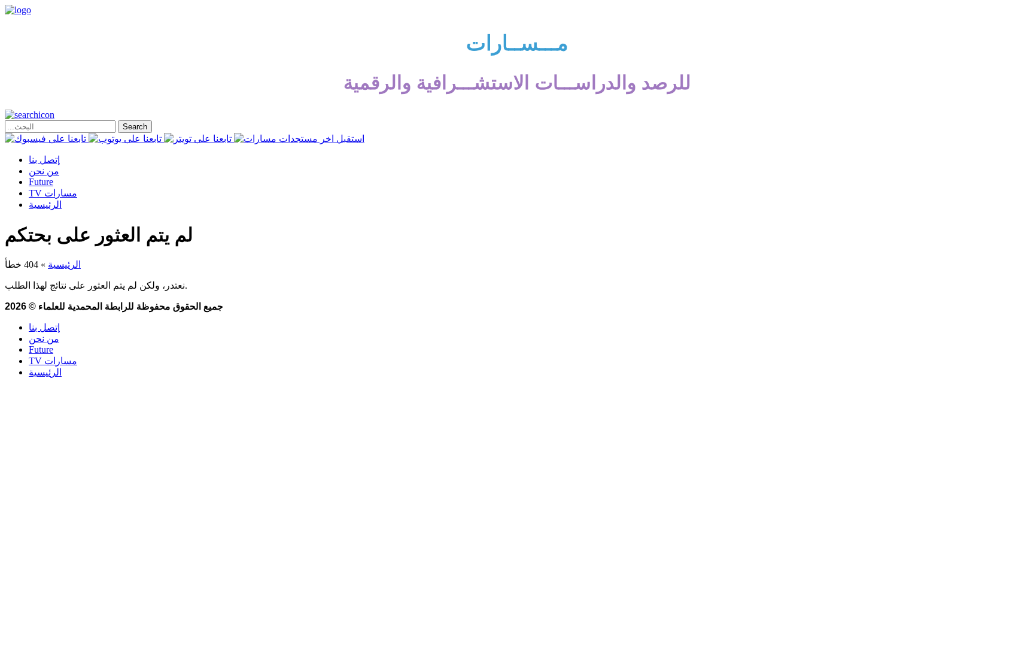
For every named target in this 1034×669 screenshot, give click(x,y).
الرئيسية (45, 204)
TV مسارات (53, 193)
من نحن (44, 171)
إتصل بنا (44, 160)
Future (41, 182)
